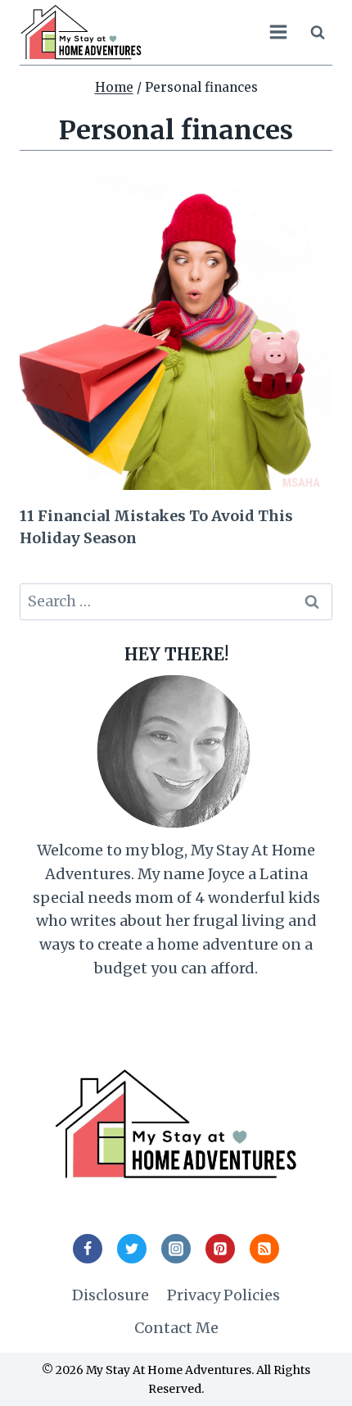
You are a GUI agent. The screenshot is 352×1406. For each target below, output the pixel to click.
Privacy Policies (223, 1295)
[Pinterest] (220, 1248)
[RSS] (264, 1248)
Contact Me (176, 1327)
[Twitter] (132, 1248)
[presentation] (176, 333)
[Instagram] (176, 1248)
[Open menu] (278, 32)
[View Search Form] (317, 32)
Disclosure (110, 1295)
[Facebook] (87, 1248)
